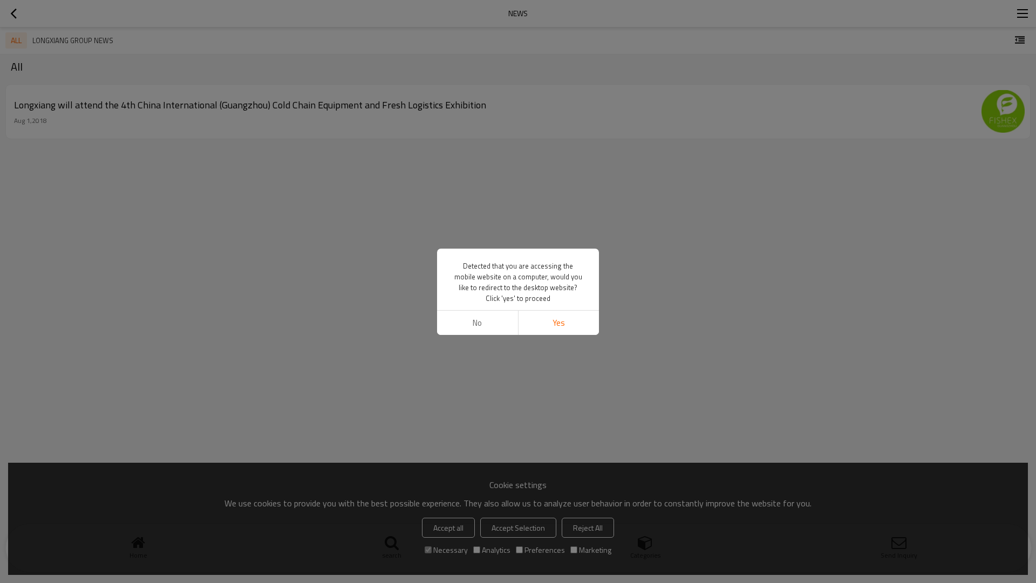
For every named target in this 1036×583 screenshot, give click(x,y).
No (477, 323)
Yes (559, 323)
